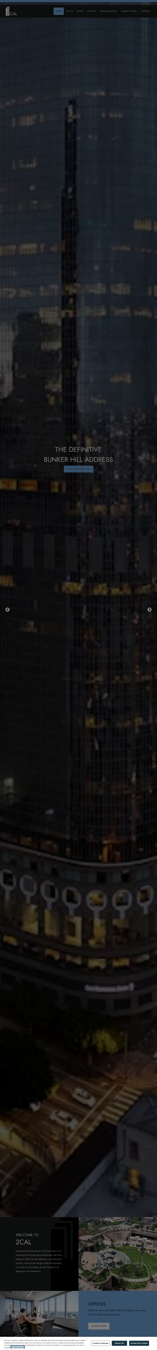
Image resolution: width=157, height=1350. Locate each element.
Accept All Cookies (139, 1343)
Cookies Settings (100, 1343)
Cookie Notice (17, 1347)
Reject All (119, 1343)
